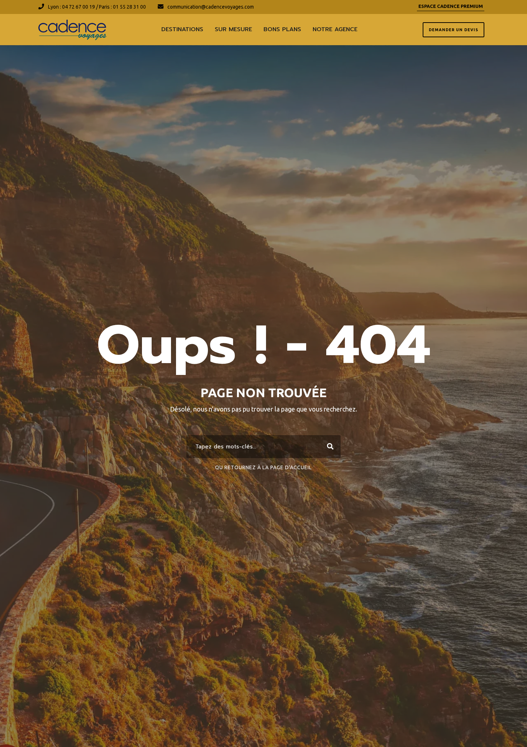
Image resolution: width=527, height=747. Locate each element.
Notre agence (335, 29)
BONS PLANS (282, 29)
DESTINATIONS (182, 29)
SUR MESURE (233, 29)
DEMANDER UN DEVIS (453, 30)
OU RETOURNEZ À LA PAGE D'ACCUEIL (263, 467)
